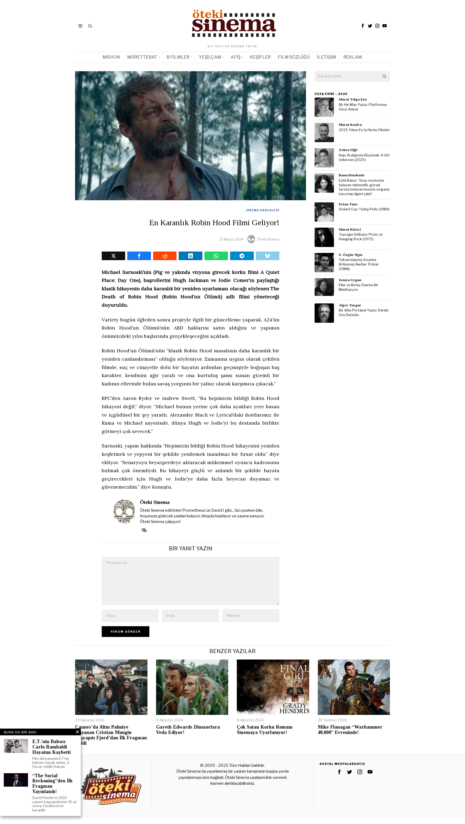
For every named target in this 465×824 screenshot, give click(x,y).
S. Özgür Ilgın (350, 255)
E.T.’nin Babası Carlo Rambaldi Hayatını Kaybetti (51, 747)
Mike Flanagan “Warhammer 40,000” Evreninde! (350, 730)
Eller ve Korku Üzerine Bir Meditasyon (358, 287)
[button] (384, 76)
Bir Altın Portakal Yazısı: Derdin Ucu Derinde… (364, 312)
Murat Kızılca (350, 125)
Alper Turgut (350, 305)
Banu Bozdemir (352, 175)
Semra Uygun (350, 280)
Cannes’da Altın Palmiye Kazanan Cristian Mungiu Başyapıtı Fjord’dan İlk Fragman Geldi (111, 735)
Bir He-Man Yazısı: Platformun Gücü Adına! (363, 107)
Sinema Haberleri (262, 210)
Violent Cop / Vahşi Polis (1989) (364, 209)
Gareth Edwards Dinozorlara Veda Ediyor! (188, 730)
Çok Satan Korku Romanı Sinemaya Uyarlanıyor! (265, 730)
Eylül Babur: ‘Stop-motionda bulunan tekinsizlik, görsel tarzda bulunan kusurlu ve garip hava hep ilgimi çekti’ (364, 187)
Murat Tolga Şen (353, 99)
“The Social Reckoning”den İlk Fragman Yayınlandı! (52, 783)
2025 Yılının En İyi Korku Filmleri (364, 130)
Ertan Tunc (348, 204)
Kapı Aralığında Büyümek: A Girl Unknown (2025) (364, 157)
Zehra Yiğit (348, 150)
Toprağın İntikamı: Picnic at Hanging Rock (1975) (361, 236)
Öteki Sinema (268, 239)
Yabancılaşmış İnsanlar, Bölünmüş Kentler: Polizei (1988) (358, 264)
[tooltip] (363, 26)
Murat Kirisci (350, 229)
